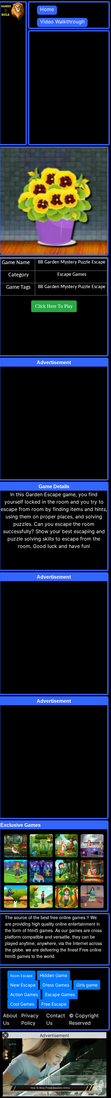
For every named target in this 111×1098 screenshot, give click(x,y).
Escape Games (60, 994)
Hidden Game (53, 975)
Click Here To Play (54, 306)
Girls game (86, 984)
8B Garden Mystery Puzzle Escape (71, 286)
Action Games (24, 994)
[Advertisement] (55, 86)
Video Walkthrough (62, 21)
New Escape (22, 984)
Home (47, 9)
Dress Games (56, 984)
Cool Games (22, 1004)
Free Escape (53, 1004)
